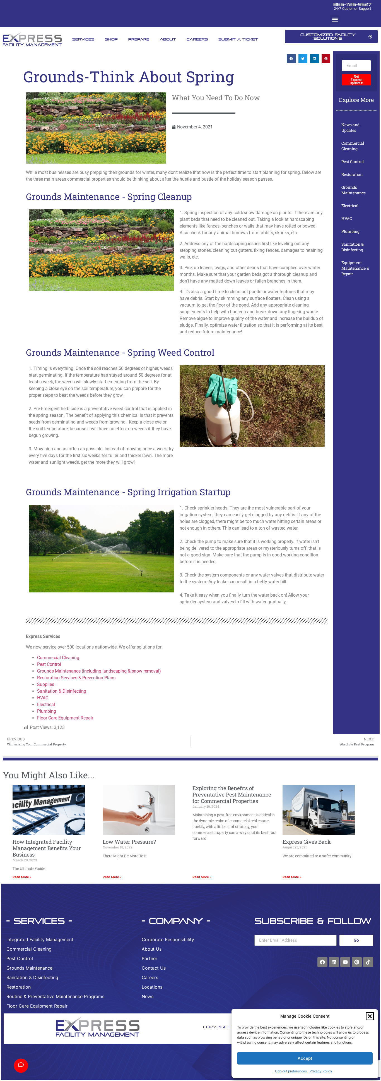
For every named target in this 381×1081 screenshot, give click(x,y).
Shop (111, 39)
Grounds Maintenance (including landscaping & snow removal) (99, 671)
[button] (370, 1016)
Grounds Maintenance (353, 190)
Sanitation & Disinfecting (61, 691)
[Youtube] (345, 962)
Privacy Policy (321, 1071)
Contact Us (154, 968)
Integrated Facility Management (39, 939)
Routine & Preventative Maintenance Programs (55, 996)
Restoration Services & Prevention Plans (77, 677)
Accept (305, 1058)
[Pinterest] (357, 962)
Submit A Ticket (238, 39)
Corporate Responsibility (168, 939)
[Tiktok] (368, 962)
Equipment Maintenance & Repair (355, 268)
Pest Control (49, 664)
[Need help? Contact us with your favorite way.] (21, 1066)
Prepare (138, 39)
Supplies (45, 684)
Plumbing (46, 711)
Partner (149, 958)
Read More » (22, 877)
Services (83, 39)
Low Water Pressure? (129, 841)
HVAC (42, 697)
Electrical (46, 704)
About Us (151, 949)
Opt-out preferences (291, 1071)
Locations (152, 987)
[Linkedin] (334, 962)
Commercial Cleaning (58, 657)
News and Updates (350, 127)
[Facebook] (322, 962)
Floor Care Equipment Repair (65, 718)
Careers (197, 39)
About (168, 39)
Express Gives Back (307, 841)
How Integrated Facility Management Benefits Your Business (47, 848)
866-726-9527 (352, 4)
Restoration (352, 174)
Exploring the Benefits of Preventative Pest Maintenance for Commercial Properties (231, 794)
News (147, 996)
